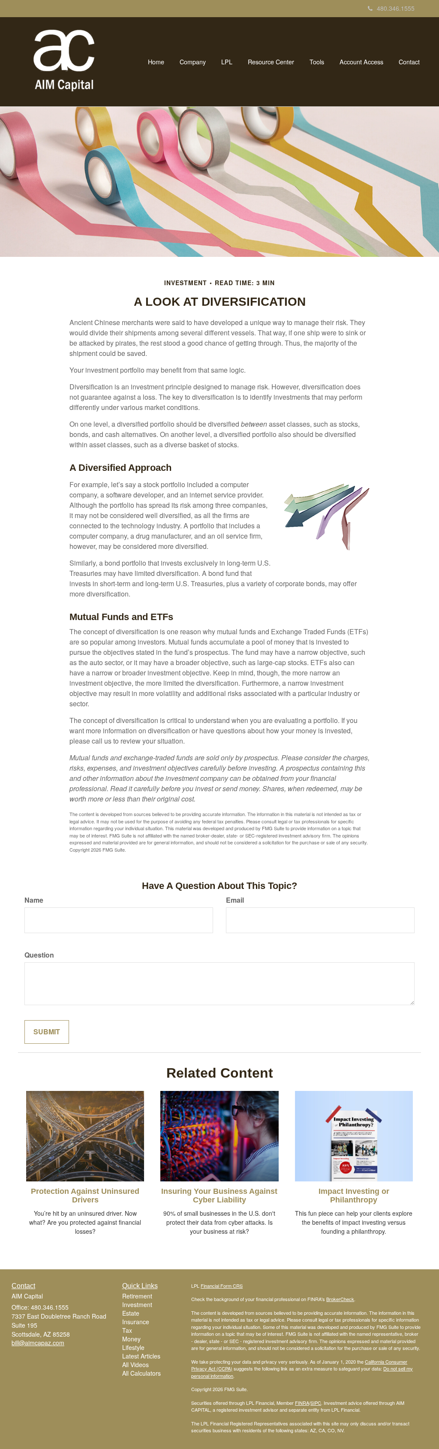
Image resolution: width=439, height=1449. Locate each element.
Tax (127, 1330)
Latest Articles (141, 1356)
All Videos (135, 1364)
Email (235, 900)
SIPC (315, 1402)
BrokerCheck (340, 1298)
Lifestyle (133, 1347)
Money (131, 1339)
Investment (137, 1304)
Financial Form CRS (222, 1285)
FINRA (302, 1402)
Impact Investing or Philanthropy (354, 1195)
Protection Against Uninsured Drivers (85, 1195)
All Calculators (141, 1373)
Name (33, 900)
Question (39, 955)
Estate (130, 1313)
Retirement (137, 1296)
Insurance (135, 1321)
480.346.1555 (396, 8)
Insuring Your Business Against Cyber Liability (219, 1195)
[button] (192, 62)
